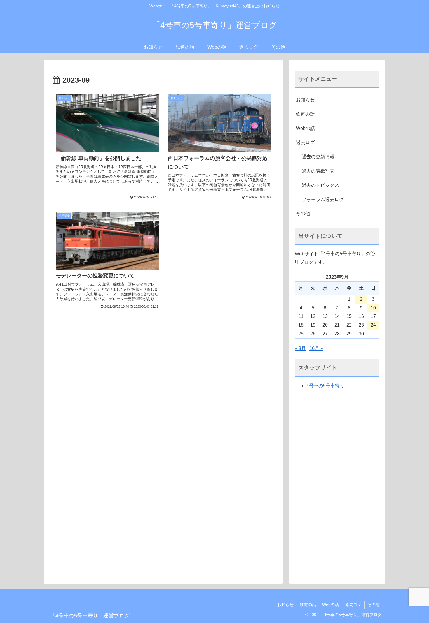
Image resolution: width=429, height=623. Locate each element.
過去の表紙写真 (318, 170)
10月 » (316, 348)
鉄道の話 (305, 114)
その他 (303, 213)
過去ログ (305, 142)
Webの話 (305, 128)
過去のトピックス (320, 185)
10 (373, 307)
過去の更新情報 (318, 156)
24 (373, 325)
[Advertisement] (163, 367)
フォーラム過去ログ (323, 199)
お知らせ (305, 99)
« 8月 (300, 348)
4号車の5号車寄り (325, 385)
